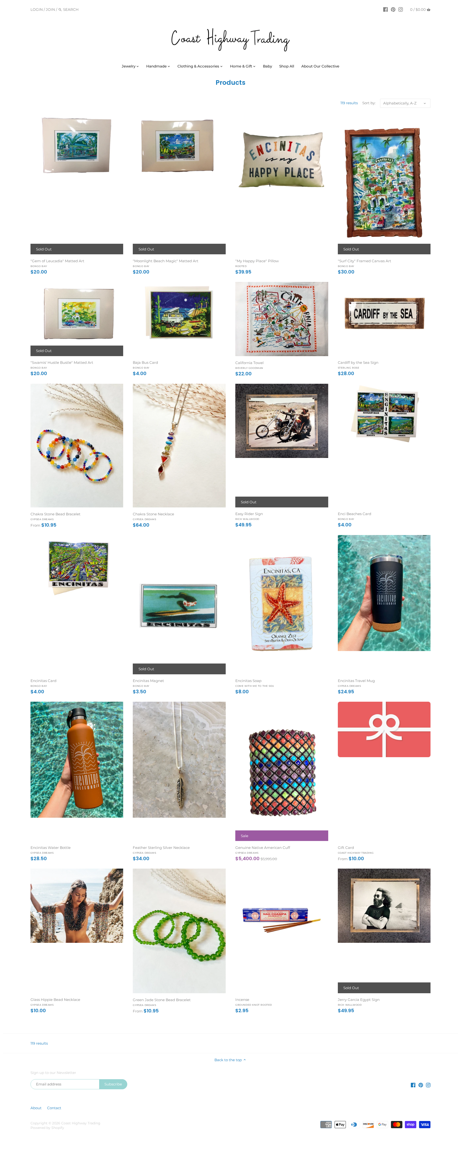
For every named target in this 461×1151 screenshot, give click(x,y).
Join (50, 9)
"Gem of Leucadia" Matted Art (57, 263)
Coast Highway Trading (80, 1123)
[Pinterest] (393, 9)
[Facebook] (385, 9)
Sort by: (369, 103)
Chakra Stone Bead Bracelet (55, 516)
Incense (253, 1001)
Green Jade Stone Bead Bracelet (162, 1002)
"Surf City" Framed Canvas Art (364, 263)
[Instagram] (400, 9)
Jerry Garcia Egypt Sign (359, 1001)
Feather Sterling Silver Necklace (161, 849)
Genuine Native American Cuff (262, 849)
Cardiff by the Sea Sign (358, 364)
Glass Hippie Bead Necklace (55, 1001)
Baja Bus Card (145, 364)
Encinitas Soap (254, 683)
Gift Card (356, 849)
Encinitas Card (43, 683)
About (36, 1108)
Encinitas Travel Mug (356, 683)
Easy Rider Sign (249, 516)
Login (36, 9)
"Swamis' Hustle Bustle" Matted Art (61, 364)
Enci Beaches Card (354, 516)
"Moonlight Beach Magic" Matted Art (165, 263)
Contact (54, 1108)
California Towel (249, 365)
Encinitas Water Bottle (50, 849)
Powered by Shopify (47, 1128)
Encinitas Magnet (148, 683)
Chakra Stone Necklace (153, 516)
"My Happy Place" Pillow (257, 263)
